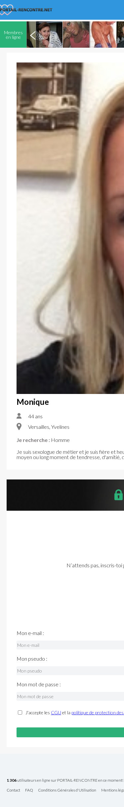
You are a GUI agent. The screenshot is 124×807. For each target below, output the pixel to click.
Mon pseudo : (32, 658)
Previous (32, 34)
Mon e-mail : (30, 633)
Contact (13, 790)
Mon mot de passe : (39, 684)
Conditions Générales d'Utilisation (67, 790)
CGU (56, 712)
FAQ (29, 790)
